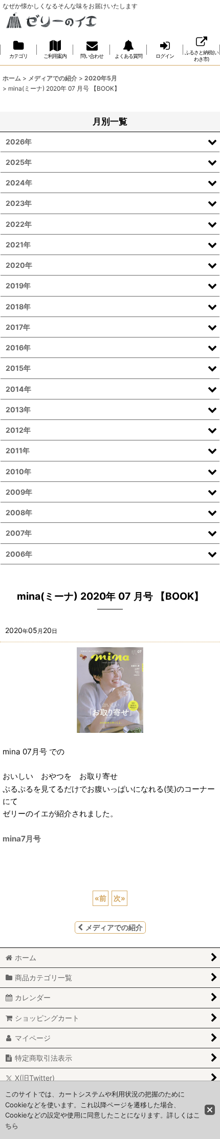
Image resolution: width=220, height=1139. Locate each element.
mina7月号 (22, 838)
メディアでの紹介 (114, 927)
